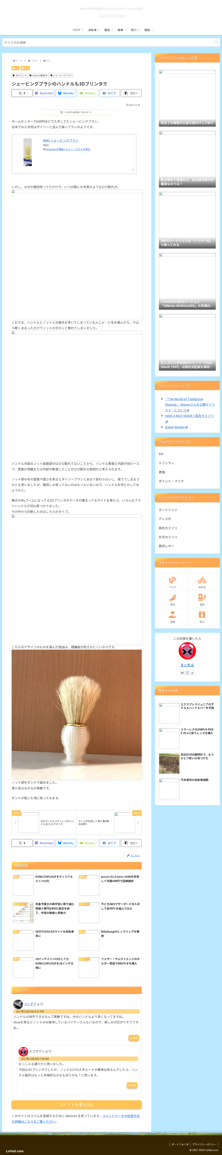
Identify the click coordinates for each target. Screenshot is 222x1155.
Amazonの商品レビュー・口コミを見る (68, 149)
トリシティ (166, 463)
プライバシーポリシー (204, 1144)
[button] (216, 42)
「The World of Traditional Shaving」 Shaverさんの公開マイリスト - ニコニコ (190, 404)
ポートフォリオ (180, 1144)
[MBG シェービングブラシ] (27, 152)
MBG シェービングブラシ (61, 140)
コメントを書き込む (77, 1104)
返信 (135, 1037)
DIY (17, 68)
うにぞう (30, 1004)
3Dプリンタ (21, 75)
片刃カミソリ (168, 537)
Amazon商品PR (40, 75)
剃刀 (27, 68)
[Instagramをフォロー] (187, 673)
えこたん (187, 664)
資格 (162, 472)
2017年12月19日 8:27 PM (30, 1011)
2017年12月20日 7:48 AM (35, 1058)
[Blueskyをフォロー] (182, 673)
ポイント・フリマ (171, 481)
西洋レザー (166, 546)
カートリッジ (168, 509)
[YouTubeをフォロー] (192, 673)
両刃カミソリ (168, 528)
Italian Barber (175, 427)
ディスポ (165, 518)
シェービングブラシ (62, 75)
